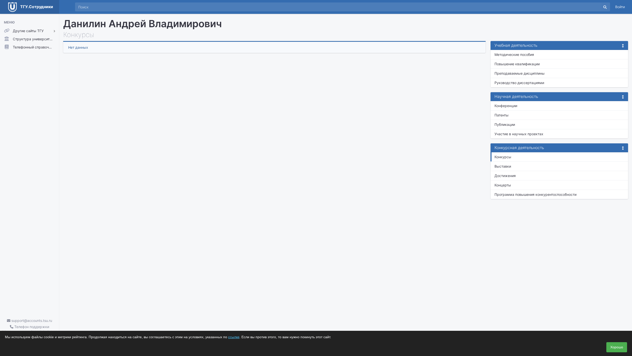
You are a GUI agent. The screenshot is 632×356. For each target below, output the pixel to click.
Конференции (505, 106)
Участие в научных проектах (518, 134)
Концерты (502, 185)
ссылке (233, 337)
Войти (620, 7)
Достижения (505, 176)
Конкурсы (502, 157)
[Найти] (605, 7)
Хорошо (616, 347)
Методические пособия (514, 54)
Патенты (501, 115)
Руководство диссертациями (519, 83)
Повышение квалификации (517, 64)
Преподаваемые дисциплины (519, 73)
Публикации (504, 124)
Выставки (502, 166)
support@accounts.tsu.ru (31, 320)
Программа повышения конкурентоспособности (535, 194)
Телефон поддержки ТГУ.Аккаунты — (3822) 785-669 (29, 329)
